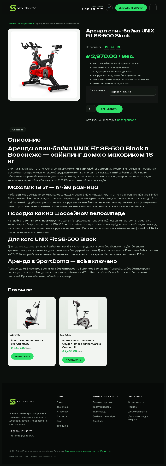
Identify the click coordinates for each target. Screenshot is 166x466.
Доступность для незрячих (138, 418)
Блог (59, 421)
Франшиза (62, 425)
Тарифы (132, 406)
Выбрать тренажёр (131, 7)
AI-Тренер (62, 411)
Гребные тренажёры (104, 416)
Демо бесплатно (138, 411)
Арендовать (109, 108)
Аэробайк (98, 421)
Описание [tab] (17, 129)
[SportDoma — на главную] (23, 8)
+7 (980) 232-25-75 (20, 431)
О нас (60, 402)
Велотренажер (26, 23)
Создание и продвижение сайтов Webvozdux (88, 451)
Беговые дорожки (103, 402)
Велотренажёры (102, 406)
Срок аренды (97, 90)
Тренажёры (63, 406)
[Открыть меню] (153, 7)
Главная (12, 23)
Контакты (62, 416)
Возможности (136, 402)
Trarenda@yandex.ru (22, 435)
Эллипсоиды (99, 411)
